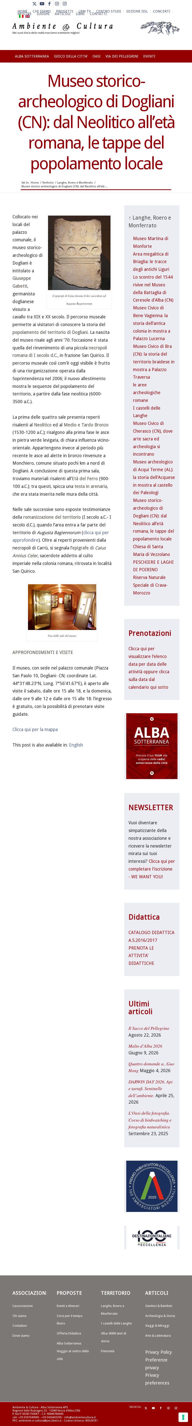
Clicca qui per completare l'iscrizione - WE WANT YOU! (151, 869)
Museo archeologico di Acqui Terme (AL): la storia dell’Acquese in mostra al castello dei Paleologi (154, 477)
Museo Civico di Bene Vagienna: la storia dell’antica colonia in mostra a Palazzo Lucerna (151, 323)
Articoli (62, 14)
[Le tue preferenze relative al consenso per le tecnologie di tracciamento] (183, 1417)
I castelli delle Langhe (116, 1323)
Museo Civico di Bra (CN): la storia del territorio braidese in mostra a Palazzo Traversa (153, 362)
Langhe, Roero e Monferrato (112, 1309)
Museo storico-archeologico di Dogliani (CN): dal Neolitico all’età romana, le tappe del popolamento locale (96, 122)
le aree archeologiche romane (146, 392)
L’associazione (22, 1306)
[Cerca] (177, 74)
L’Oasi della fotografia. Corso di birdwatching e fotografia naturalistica (150, 1120)
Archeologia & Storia (160, 1316)
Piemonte (107, 1351)
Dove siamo (21, 1335)
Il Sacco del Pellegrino (148, 1028)
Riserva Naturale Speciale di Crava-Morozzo (150, 585)
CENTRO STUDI (108, 11)
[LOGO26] (96, 35)
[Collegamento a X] (34, 4)
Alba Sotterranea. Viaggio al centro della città (73, 1351)
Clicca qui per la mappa (35, 729)
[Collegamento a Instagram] (56, 4)
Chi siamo (19, 1316)
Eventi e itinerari (68, 1306)
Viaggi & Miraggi (157, 1325)
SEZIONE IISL (137, 11)
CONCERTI (161, 11)
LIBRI (80, 14)
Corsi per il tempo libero (69, 1319)
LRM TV (84, 11)
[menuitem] (85, 11)
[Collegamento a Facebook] (49, 4)
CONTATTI (98, 14)
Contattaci (19, 1325)
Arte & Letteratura (158, 1335)
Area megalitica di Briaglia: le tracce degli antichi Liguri (151, 262)
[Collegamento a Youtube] (42, 4)
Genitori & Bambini (158, 1306)
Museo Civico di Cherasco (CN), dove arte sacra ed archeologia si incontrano (153, 439)
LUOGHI (43, 14)
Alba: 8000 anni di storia (113, 1337)
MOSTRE (25, 14)
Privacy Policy (158, 1352)
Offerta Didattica (69, 1333)
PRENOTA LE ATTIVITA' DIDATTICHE (141, 956)
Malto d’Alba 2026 (145, 1046)
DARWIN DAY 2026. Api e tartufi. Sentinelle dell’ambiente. (150, 1088)
